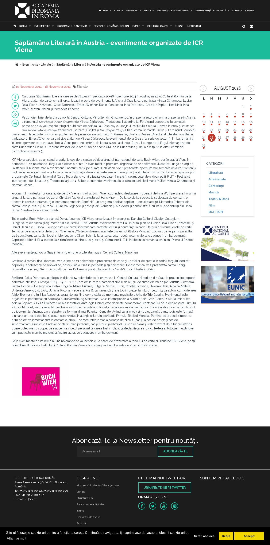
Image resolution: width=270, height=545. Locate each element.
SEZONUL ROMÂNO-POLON (111, 26)
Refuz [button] (226, 536)
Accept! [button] (249, 536)
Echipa (81, 491)
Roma (23, 26)
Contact (237, 10)
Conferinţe (216, 186)
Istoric (80, 510)
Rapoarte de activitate (90, 504)
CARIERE (249, 10)
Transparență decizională (210, 10)
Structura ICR (85, 498)
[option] (41, 379)
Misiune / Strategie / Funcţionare (98, 485)
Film (211, 205)
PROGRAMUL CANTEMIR (72, 26)
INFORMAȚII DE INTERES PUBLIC (173, 10)
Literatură (215, 172)
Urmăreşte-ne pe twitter (165, 487)
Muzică (213, 192)
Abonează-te (175, 451)
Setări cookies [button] (204, 536)
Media (147, 10)
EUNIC (136, 26)
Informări (194, 26)
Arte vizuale (217, 179)
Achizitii (81, 523)
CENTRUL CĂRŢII (157, 26)
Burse (179, 26)
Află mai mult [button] (16, 538)
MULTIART (216, 212)
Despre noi (132, 10)
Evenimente (42, 26)
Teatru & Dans (218, 199)
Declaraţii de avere (88, 517)
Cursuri (118, 10)
